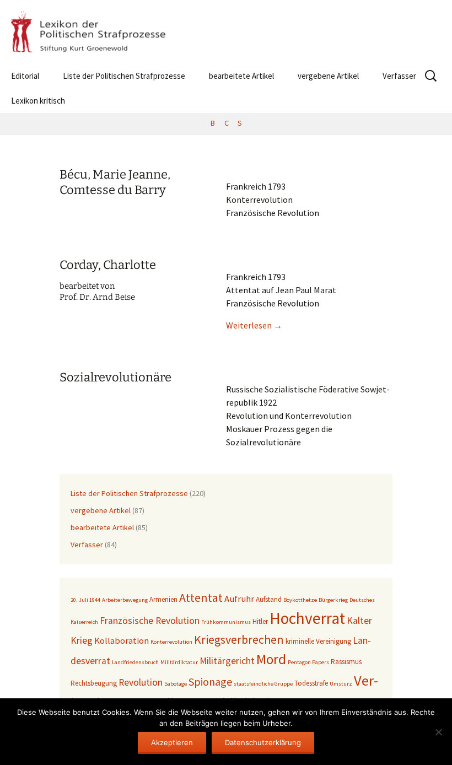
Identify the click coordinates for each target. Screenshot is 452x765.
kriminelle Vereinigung (318, 641)
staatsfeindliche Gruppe (263, 683)
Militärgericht (227, 661)
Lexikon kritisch (38, 100)
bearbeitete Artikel (241, 76)
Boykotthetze (300, 600)
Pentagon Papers (308, 662)
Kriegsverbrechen (239, 639)
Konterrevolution (171, 641)
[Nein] (438, 731)
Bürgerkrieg (333, 600)
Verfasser (399, 76)
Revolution (141, 682)
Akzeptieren (172, 742)
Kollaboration (121, 641)
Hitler (260, 621)
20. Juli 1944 (85, 600)
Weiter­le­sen (254, 325)
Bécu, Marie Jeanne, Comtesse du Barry (115, 182)
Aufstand (269, 599)
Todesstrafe (311, 683)
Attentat (201, 597)
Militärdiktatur (179, 662)
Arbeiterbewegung (125, 600)
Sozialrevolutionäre (115, 377)
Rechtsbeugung (94, 683)
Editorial (25, 76)
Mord (271, 659)
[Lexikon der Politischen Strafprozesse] (226, 31)
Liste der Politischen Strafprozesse (124, 76)
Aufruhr (239, 599)
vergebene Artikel (328, 76)
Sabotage (175, 683)
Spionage (210, 681)
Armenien (163, 599)
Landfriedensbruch (135, 662)
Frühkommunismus (226, 622)
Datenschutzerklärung (263, 742)
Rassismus (346, 661)
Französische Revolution (150, 621)
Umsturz (341, 683)
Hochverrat (307, 618)
